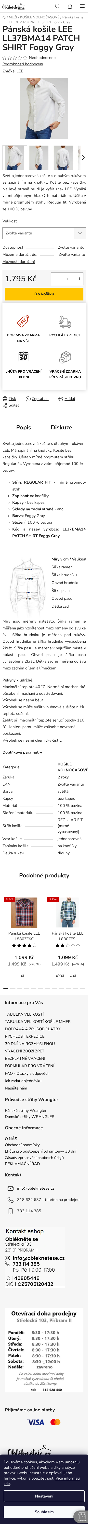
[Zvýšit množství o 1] (79, 279)
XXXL (60, 976)
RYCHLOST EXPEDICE (24, 1036)
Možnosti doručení (18, 261)
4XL (73, 976)
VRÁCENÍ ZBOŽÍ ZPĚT (24, 1051)
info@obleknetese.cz (35, 1188)
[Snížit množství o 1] (55, 279)
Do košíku (44, 294)
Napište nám (16, 1088)
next (83, 916)
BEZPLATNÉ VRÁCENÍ (25, 1058)
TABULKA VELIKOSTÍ (24, 1014)
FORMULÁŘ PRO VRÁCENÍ (29, 1066)
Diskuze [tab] (61, 427)
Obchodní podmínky (22, 1145)
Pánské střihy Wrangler (26, 1111)
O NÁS (11, 1139)
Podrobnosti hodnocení (22, 64)
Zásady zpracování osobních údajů (34, 1158)
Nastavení (44, 1496)
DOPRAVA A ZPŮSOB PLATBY (33, 1029)
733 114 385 (29, 1210)
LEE (19, 71)
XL (23, 976)
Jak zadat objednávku (23, 1081)
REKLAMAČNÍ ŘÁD (22, 1164)
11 (82, 988)
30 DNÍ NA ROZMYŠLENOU (30, 1044)
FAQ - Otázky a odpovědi (27, 1073)
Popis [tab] (23, 427)
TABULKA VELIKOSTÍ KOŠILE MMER (38, 1021)
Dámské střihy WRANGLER (29, 1117)
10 (75, 988)
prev (5, 916)
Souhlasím (44, 1512)
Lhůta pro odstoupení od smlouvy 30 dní (40, 1151)
